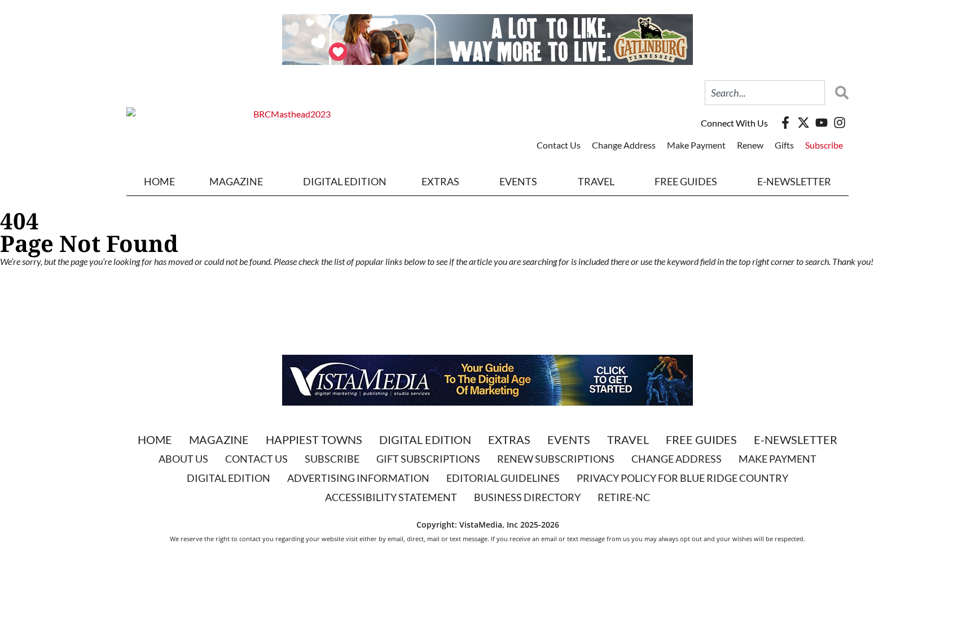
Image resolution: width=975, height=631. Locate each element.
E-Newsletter (794, 181)
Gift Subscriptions (428, 458)
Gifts (784, 145)
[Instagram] (840, 123)
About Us (183, 458)
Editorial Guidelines (503, 478)
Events (518, 181)
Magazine (219, 439)
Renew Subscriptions (555, 458)
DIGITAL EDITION (345, 181)
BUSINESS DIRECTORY (527, 497)
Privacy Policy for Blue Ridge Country (682, 478)
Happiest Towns (314, 439)
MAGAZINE (236, 181)
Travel (596, 181)
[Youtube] (822, 123)
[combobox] (765, 92)
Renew (750, 145)
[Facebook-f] (785, 123)
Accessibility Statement (391, 497)
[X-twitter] (803, 123)
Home (159, 181)
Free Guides (686, 181)
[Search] (839, 92)
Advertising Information (358, 478)
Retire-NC (624, 497)
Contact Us (559, 145)
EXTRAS (440, 181)
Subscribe (824, 145)
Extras (509, 439)
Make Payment (696, 145)
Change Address (624, 145)
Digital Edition (425, 439)
